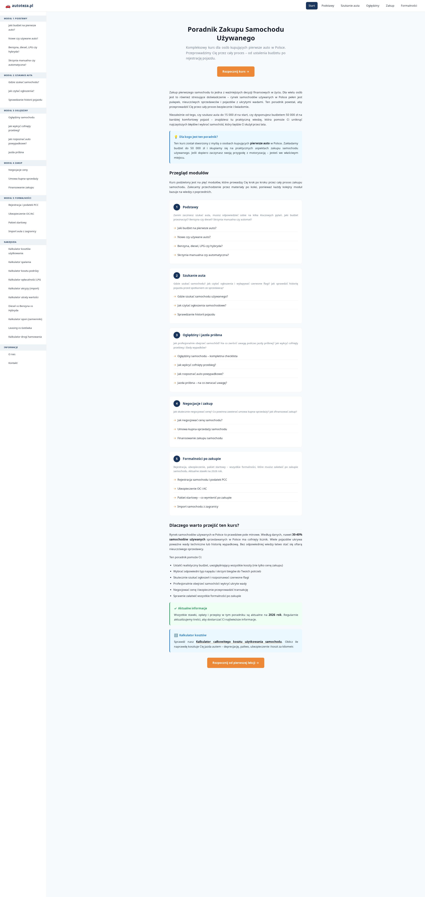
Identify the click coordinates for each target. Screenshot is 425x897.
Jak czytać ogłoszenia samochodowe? (201, 305)
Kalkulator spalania (19, 262)
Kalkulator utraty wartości (23, 297)
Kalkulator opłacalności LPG (24, 279)
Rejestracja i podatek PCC (23, 204)
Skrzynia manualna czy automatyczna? (21, 62)
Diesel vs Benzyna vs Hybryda (20, 308)
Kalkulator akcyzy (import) (23, 288)
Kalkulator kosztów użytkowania (19, 251)
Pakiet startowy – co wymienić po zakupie (204, 497)
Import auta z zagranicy (22, 231)
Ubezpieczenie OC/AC (21, 213)
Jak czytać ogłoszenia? (21, 91)
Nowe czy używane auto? (23, 38)
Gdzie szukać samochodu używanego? (202, 296)
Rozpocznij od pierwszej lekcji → (235, 663)
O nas (11, 354)
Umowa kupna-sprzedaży (23, 178)
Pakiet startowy (17, 222)
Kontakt (12, 363)
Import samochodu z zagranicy (197, 506)
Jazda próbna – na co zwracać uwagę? (202, 383)
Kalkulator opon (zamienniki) (25, 319)
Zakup (390, 5)
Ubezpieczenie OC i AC (192, 488)
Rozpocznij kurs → (235, 71)
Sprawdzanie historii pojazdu (25, 99)
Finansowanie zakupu (21, 187)
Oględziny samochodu (21, 117)
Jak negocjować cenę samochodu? (199, 420)
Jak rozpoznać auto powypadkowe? (19, 141)
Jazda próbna (16, 152)
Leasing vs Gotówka (20, 328)
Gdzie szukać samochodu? (23, 82)
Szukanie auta (350, 5)
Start (312, 5)
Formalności (409, 5)
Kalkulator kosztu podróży (23, 270)
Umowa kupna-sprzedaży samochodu (202, 429)
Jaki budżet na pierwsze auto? (22, 27)
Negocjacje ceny (18, 169)
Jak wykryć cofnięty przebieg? (19, 128)
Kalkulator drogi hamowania (25, 336)
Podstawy (328, 5)
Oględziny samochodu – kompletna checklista (207, 356)
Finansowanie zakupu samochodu (200, 438)
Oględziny (372, 5)
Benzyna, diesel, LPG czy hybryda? (22, 49)
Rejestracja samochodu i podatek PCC (202, 479)
